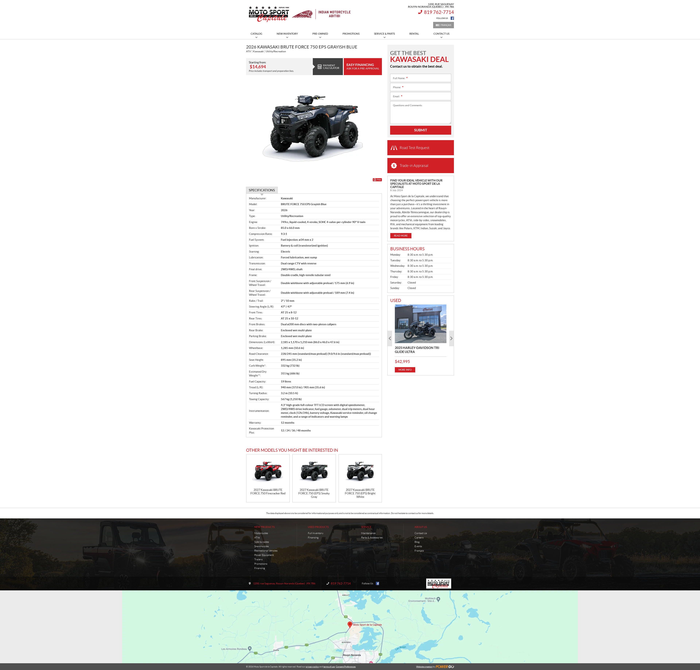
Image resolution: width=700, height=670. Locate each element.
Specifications (262, 190)
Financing (259, 568)
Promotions (260, 563)
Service (366, 527)
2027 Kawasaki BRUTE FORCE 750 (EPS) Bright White (360, 493)
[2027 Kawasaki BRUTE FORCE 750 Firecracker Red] (268, 471)
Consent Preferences (346, 666)
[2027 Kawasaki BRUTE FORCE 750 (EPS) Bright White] (360, 471)
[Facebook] (452, 18)
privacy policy (312, 666)
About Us (421, 527)
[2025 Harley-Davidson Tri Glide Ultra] (420, 323)
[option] (420, 338)
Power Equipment (264, 555)
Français (446, 25)
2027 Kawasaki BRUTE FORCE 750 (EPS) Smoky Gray (314, 493)
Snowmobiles (261, 546)
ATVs (257, 537)
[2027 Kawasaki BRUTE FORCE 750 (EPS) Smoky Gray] (314, 471)
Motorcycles (261, 533)
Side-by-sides (261, 541)
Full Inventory (315, 533)
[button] (390, 338)
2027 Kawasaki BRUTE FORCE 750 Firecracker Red (267, 491)
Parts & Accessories (372, 537)
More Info (405, 369)
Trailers (258, 559)
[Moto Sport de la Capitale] (299, 14)
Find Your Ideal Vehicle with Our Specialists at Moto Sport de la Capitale (416, 184)
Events (418, 546)
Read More (401, 235)
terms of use (329, 666)
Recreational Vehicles (265, 550)
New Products (264, 527)
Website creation (424, 666)
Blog (417, 541)
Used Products (318, 527)
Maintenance (368, 533)
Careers (419, 537)
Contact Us (421, 533)
